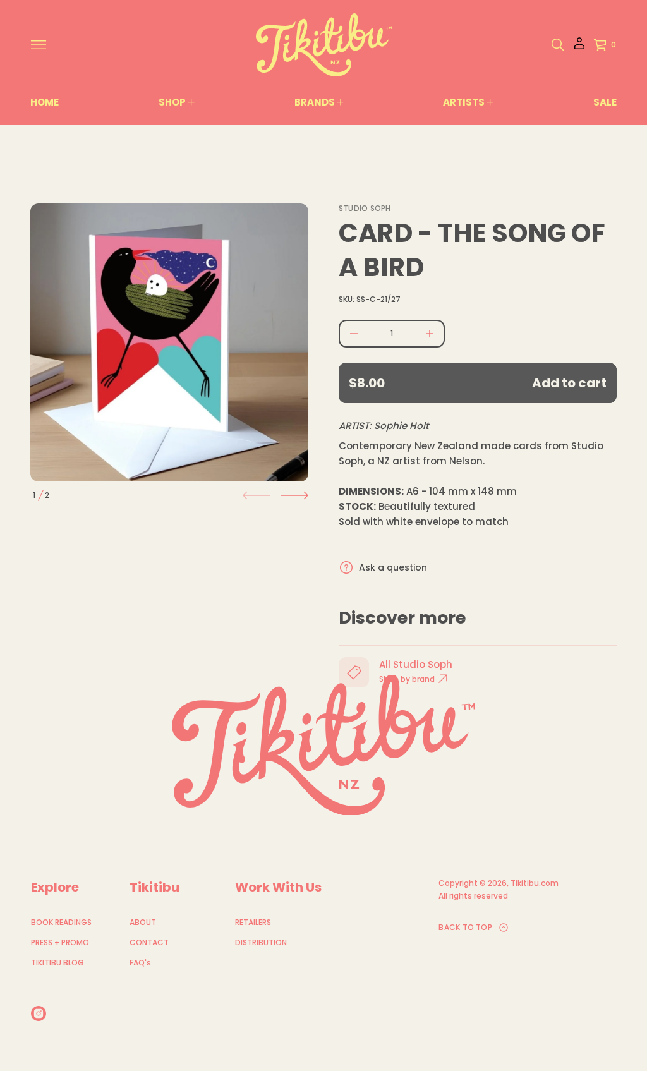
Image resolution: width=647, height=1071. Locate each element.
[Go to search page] (558, 45)
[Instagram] (38, 1013)
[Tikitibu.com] (324, 44)
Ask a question (393, 567)
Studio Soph (365, 208)
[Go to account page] (579, 47)
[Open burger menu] (38, 45)
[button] (558, 45)
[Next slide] (294, 495)
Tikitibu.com (535, 883)
